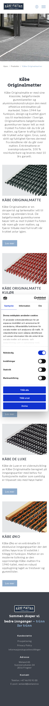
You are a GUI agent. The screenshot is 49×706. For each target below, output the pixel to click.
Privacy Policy (24, 645)
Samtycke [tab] (9, 306)
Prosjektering (24, 641)
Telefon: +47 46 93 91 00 (24, 680)
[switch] (42, 361)
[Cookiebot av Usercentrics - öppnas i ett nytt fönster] (34, 298)
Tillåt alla (24, 390)
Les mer (9, 243)
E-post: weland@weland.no (24, 683)
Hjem (5, 66)
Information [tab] (24, 306)
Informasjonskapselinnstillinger (24, 649)
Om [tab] (40, 306)
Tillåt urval (25, 398)
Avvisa (24, 406)
